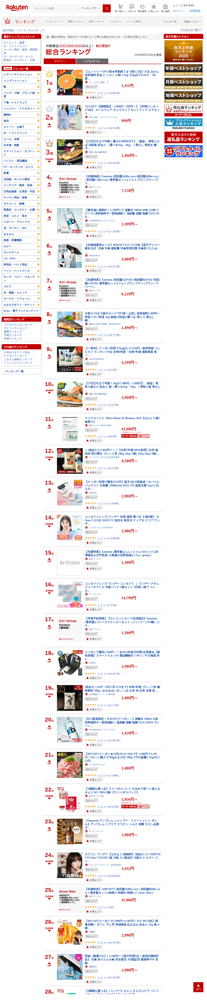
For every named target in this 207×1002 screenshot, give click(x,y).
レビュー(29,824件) (109, 875)
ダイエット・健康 (14, 42)
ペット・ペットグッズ (17, 270)
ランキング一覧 (14, 371)
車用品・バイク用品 (15, 264)
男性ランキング (76, 21)
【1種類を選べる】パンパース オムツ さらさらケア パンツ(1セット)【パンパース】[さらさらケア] (122, 992)
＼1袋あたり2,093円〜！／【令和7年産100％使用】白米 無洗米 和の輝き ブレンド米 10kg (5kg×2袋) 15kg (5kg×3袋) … (122, 451)
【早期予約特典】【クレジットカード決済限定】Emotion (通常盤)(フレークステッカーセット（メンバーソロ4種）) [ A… (122, 622)
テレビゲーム (11, 252)
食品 (6, 120)
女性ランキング (96, 21)
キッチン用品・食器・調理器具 (21, 51)
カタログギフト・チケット (19, 304)
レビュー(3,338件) (108, 775)
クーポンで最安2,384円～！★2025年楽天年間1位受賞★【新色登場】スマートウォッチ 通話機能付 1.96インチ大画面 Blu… (122, 655)
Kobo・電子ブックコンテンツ (21, 310)
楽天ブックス (95, 187)
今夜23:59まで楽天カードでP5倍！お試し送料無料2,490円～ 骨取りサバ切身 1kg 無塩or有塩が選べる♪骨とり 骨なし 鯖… (122, 317)
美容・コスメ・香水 (15, 215)
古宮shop (93, 493)
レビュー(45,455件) (109, 977)
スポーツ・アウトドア (17, 221)
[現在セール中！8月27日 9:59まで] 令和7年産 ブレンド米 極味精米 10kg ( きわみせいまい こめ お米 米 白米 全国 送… (122, 688)
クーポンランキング (15, 355)
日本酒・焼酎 (11, 145)
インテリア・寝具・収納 (18, 185)
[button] (131, 8)
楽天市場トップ (12, 30)
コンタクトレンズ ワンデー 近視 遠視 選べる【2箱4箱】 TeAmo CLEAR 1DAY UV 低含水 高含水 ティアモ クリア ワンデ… (122, 520)
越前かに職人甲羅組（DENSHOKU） (105, 324)
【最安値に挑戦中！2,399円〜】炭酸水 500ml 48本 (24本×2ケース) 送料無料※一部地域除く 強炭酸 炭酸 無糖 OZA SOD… (122, 213)
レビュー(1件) (106, 907)
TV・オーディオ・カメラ (18, 56)
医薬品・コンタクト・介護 (19, 59)
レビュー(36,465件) (109, 162)
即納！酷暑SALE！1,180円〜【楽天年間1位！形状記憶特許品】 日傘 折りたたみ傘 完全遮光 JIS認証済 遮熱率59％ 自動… (122, 959)
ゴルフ (7, 286)
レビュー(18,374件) (109, 128)
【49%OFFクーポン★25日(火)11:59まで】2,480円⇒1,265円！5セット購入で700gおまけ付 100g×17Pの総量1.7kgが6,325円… (122, 757)
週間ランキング (13, 331)
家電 (6, 172)
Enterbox (92, 663)
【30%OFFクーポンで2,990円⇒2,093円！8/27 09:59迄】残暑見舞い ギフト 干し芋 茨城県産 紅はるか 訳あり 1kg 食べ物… (122, 924)
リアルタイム (115, 21)
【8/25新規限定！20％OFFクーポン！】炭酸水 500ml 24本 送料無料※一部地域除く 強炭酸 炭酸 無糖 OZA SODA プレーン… (122, 722)
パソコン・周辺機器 (15, 160)
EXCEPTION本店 (96, 359)
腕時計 (7, 114)
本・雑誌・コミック (15, 292)
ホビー (7, 246)
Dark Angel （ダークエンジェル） (104, 117)
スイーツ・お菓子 (14, 126)
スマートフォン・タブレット (19, 153)
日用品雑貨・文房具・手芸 (19, 191)
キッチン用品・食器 (15, 197)
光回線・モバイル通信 (17, 179)
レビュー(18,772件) (109, 335)
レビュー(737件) (107, 605)
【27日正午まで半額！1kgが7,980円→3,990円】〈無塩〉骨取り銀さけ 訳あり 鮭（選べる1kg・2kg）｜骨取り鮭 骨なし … (123, 387)
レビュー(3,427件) (108, 404)
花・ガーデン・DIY (15, 228)
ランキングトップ (54, 21)
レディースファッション (18, 74)
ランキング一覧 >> (191, 30)
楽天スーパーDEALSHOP (100, 425)
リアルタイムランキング (18, 324)
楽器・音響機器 (13, 240)
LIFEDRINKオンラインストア (102, 221)
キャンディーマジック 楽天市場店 (105, 865)
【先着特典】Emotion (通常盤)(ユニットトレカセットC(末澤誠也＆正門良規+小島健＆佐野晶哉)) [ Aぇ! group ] (121, 553)
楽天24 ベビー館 (96, 796)
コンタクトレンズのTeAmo (101, 527)
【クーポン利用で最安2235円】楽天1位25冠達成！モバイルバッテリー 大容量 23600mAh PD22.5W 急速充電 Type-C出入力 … (122, 485)
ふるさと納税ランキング (18, 359)
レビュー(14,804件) (109, 93)
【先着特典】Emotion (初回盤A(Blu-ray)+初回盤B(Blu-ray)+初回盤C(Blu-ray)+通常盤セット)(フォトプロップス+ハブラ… (122, 180)
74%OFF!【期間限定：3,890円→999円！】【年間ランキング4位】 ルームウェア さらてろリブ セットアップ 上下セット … (122, 110)
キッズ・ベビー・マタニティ (19, 278)
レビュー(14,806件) (109, 538)
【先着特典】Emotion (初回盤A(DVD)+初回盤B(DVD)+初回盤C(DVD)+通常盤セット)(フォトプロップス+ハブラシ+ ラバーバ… (122, 283)
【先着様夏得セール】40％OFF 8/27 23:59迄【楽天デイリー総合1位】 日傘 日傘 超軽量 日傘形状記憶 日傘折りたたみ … (122, 248)
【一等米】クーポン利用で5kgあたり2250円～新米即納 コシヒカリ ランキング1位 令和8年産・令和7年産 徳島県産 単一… (122, 352)
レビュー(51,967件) (109, 740)
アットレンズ (95, 594)
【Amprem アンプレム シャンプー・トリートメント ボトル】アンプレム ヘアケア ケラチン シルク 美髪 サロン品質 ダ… (122, 824)
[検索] (107, 8)
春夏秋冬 (93, 967)
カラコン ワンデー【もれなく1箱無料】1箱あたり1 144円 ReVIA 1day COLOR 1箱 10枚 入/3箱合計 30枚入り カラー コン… (123, 858)
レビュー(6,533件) (108, 468)
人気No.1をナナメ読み (17, 352)
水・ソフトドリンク (15, 46)
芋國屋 (92, 932)
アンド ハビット (96, 831)
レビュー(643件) (107, 436)
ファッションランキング (18, 362)
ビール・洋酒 (11, 139)
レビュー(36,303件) (109, 942)
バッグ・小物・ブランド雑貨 (19, 94)
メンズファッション (15, 80)
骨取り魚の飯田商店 (98, 152)
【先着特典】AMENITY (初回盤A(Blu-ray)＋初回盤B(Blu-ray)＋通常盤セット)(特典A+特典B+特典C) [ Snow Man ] (122, 890)
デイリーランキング (15, 328)
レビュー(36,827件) (109, 673)
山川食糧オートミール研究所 (102, 694)
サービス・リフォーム (17, 298)
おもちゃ (9, 234)
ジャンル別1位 (134, 21)
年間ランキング (13, 338)
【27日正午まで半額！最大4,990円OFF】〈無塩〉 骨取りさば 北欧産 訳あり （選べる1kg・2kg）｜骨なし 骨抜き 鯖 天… (122, 145)
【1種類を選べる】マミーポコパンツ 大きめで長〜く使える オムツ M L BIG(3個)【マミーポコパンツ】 (122, 790)
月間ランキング (13, 335)
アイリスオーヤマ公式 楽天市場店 (104, 457)
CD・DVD (9, 258)
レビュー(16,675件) (109, 266)
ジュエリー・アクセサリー (19, 108)
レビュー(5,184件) (108, 503)
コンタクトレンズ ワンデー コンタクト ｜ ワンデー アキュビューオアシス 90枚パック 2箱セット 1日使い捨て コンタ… (122, 587)
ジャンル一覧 (170, 21)
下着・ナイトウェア (15, 102)
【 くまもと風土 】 (99, 82)
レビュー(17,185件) (109, 231)
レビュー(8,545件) (108, 806)
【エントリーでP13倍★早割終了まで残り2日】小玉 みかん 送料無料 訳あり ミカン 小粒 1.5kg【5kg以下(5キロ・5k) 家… (122, 75)
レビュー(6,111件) (108, 705)
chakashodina (94, 255)
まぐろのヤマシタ (97, 764)
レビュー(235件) (107, 369)
